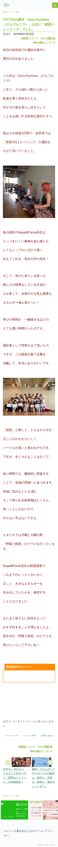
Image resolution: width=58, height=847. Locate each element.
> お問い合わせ (46, 735)
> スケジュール (11, 735)
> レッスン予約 (29, 735)
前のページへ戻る (11, 12)
